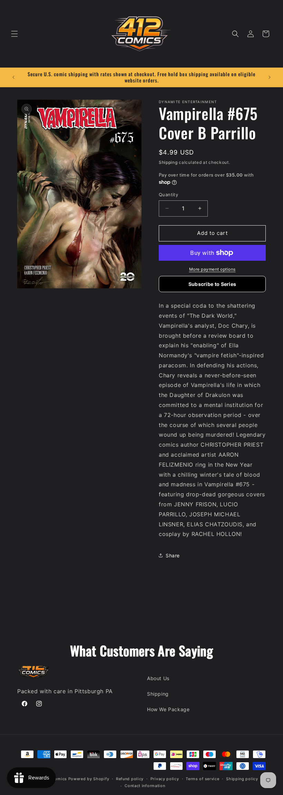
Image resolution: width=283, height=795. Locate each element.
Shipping (168, 162)
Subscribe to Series (212, 284)
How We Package (168, 709)
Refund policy (130, 778)
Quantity (168, 194)
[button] (14, 33)
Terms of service (202, 778)
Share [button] (173, 555)
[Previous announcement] (13, 77)
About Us (158, 678)
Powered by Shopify (88, 778)
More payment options (212, 269)
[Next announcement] (269, 77)
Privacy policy (164, 778)
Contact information (145, 785)
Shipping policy (242, 778)
